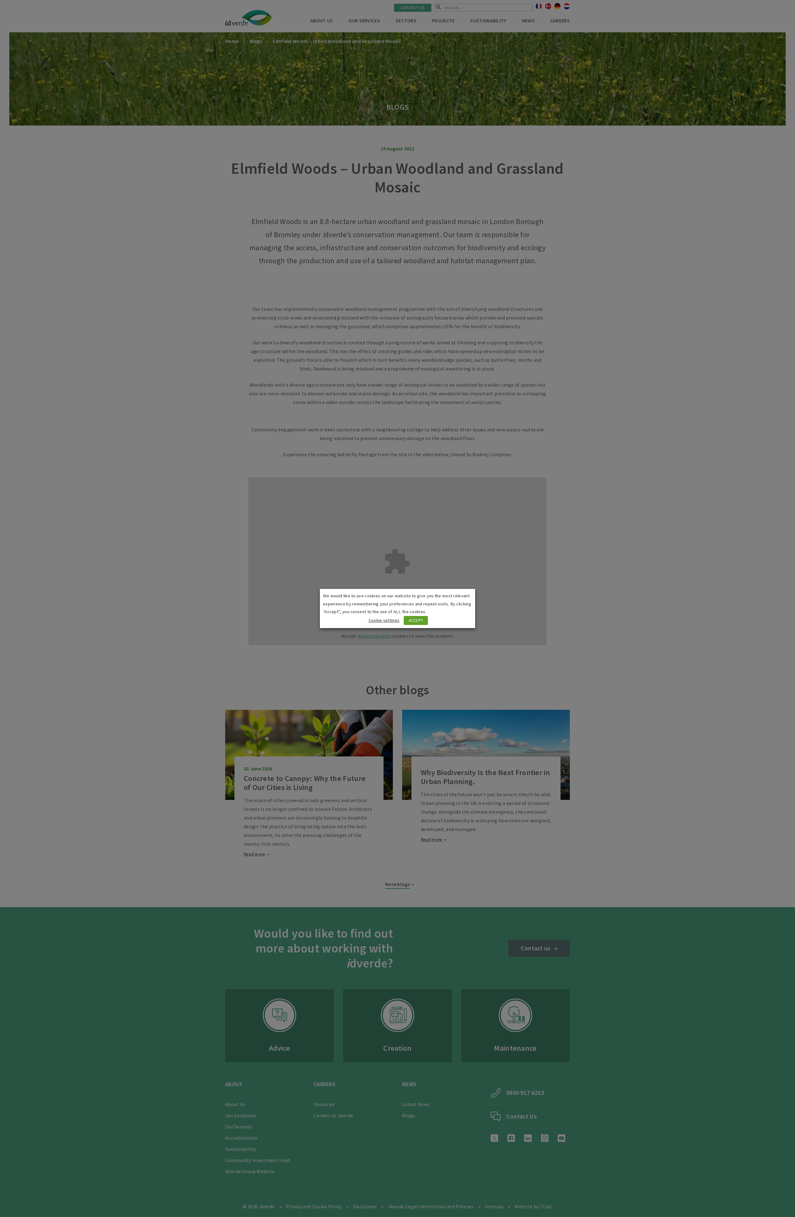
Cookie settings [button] (384, 620)
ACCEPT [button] (416, 620)
